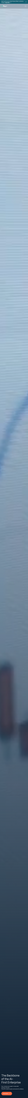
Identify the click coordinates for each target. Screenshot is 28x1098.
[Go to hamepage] (4, 6)
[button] (26, 6)
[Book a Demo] (6, 1093)
